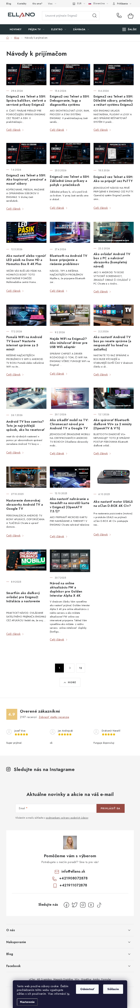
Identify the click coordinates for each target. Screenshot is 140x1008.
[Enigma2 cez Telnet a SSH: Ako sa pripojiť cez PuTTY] (114, 154)
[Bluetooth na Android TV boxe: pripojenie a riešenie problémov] (70, 233)
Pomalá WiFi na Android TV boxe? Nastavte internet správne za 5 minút (24, 343)
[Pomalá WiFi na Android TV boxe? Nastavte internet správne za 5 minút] (26, 315)
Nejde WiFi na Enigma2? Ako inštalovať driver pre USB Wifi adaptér (69, 343)
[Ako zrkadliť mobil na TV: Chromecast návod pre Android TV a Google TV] (70, 398)
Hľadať (94, 15)
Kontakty (21, 3)
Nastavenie (27, 1002)
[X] (74, 905)
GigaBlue (86, 979)
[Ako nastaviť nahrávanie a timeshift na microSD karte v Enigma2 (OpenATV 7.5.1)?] (70, 477)
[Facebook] (66, 905)
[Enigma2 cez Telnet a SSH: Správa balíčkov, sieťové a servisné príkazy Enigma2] (26, 74)
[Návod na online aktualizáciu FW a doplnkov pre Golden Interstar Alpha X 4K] (70, 561)
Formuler (106, 979)
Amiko (96, 979)
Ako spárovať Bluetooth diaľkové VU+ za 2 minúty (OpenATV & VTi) (113, 424)
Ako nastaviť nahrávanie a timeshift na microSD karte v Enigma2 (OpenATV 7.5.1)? (69, 505)
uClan (32, 979)
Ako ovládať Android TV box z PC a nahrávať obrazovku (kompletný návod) (112, 260)
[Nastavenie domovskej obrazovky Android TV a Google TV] (26, 478)
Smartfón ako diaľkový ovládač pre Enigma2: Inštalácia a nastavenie (23, 597)
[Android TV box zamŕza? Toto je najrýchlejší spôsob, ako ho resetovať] (26, 398)
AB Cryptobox (44, 979)
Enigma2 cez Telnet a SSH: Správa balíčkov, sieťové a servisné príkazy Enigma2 (26, 100)
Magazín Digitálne (63, 979)
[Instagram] (83, 905)
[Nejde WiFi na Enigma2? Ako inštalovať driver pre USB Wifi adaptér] (70, 316)
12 (80, 668)
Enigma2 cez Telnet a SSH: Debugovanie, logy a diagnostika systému (70, 100)
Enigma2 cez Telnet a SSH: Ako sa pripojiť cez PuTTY (113, 179)
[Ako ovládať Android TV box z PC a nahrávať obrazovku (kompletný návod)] (114, 232)
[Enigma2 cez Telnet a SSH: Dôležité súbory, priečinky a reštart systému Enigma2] (114, 74)
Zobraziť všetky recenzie (54, 717)
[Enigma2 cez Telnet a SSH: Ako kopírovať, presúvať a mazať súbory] (26, 153)
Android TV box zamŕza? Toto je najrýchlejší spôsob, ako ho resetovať (25, 425)
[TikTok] (99, 905)
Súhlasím (113, 989)
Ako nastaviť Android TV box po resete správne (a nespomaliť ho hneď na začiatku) (112, 343)
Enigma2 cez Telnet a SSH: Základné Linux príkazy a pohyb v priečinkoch (70, 181)
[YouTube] (91, 905)
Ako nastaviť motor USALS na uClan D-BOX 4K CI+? (113, 503)
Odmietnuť (87, 989)
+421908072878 (120, 15)
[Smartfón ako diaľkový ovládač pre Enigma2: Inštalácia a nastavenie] (26, 563)
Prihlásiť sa (110, 808)
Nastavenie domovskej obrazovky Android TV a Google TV (24, 504)
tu (68, 994)
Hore (72, 682)
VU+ (77, 979)
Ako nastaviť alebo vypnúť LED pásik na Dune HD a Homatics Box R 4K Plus (26, 260)
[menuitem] (15, 29)
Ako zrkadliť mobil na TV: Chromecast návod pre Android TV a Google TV (69, 424)
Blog (8, 3)
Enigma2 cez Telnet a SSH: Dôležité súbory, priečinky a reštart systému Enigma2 (113, 100)
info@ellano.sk (73, 871)
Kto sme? (38, 3)
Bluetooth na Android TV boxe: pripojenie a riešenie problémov (68, 260)
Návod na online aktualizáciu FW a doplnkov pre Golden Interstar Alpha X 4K (66, 589)
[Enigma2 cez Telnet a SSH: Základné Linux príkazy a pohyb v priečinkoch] (70, 154)
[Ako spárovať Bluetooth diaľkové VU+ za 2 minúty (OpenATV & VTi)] (114, 398)
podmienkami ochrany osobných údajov (67, 817)
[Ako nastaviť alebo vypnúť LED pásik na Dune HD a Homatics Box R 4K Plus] (26, 233)
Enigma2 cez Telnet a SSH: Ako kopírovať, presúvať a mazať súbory (26, 179)
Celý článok (13, 130)
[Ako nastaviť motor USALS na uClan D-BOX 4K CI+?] (114, 478)
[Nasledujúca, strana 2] (70, 668)
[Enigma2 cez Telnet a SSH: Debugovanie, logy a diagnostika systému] (70, 74)
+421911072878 (73, 885)
